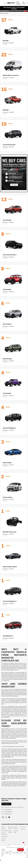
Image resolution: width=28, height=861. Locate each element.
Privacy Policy (7, 852)
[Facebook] (2, 817)
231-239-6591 (9, 811)
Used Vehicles (4, 836)
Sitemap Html (18, 852)
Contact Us (7, 804)
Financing (16, 824)
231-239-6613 (8, 809)
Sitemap (14, 852)
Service (10, 824)
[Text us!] (20, 850)
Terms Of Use (10, 852)
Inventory (4, 824)
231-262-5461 (7, 813)
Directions (22, 829)
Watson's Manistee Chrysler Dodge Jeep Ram (3, 852)
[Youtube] (9, 817)
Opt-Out (25, 852)
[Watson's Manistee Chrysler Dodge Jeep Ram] (8, 2)
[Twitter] (6, 817)
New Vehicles (4, 830)
